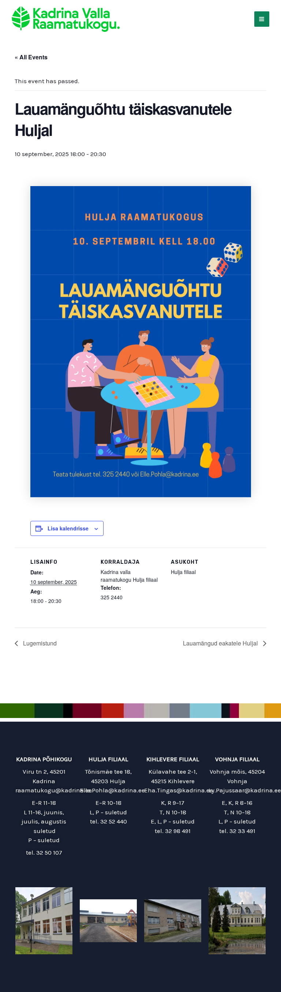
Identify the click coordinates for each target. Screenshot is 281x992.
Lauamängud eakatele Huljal (221, 643)
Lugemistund (39, 643)
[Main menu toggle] (262, 19)
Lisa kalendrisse (68, 528)
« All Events (31, 57)
